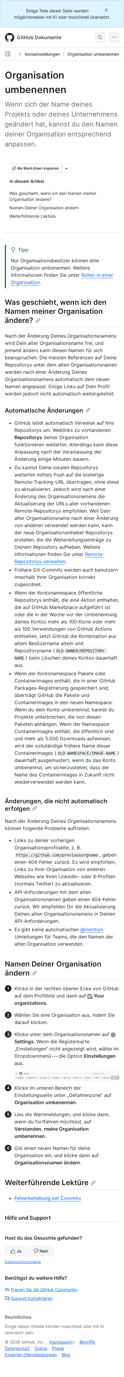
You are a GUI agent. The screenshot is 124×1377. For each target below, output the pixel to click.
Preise (58, 1348)
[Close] (107, 9)
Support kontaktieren (32, 1298)
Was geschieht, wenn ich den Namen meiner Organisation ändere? (56, 311)
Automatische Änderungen (44, 410)
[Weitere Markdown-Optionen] (66, 168)
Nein (43, 1251)
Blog (66, 1354)
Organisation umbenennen (93, 54)
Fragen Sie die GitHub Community (44, 1289)
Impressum (60, 1341)
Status (41, 1348)
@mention (91, 929)
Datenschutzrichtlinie (23, 1262)
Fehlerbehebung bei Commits (47, 1198)
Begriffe (87, 1341)
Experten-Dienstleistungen (31, 1354)
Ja (19, 1251)
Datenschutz (17, 1348)
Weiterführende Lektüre (46, 1182)
